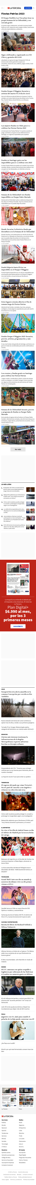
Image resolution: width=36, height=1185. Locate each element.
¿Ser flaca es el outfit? (8, 1043)
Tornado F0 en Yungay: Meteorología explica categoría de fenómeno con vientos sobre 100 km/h (17, 728)
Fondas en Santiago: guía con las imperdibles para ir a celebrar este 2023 (16, 162)
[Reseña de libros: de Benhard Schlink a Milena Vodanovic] (18, 938)
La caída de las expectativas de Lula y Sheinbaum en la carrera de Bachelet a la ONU (14, 510)
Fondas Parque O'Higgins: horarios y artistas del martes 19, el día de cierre (15, 92)
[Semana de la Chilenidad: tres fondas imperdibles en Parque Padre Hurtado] (18, 216)
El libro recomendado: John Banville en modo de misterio (16, 961)
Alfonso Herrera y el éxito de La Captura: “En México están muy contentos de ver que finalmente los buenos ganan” (17, 953)
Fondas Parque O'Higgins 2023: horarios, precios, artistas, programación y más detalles (17, 339)
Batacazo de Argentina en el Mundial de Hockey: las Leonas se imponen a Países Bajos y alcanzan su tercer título (17, 861)
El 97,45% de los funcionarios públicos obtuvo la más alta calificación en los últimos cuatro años (14, 526)
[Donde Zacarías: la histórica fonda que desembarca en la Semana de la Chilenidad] (18, 254)
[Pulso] (26, 1107)
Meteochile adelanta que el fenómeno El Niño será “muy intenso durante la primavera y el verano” (14, 496)
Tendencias (5, 782)
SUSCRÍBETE (18, 626)
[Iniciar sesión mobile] (34, 8)
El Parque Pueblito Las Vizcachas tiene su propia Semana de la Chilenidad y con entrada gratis (17, 20)
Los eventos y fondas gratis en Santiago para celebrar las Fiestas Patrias (16, 375)
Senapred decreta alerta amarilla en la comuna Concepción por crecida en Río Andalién (16, 694)
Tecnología (5, 877)
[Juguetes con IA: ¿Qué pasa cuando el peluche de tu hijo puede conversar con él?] (18, 1030)
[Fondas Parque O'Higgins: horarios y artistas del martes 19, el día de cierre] (18, 112)
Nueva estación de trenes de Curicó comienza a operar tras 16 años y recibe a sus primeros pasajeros (17, 722)
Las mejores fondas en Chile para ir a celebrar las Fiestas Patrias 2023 (15, 127)
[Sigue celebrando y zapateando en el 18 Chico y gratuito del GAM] (18, 78)
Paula (3, 1014)
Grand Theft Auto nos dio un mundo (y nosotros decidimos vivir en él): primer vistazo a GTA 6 (16, 882)
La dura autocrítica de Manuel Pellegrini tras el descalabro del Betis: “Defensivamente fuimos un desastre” (16, 870)
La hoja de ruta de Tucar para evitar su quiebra (16, 777)
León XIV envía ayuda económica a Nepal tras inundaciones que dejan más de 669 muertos (15, 1008)
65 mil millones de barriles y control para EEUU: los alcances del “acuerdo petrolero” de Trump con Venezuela (17, 1000)
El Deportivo (5, 828)
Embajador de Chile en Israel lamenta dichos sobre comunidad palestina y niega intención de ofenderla (13, 489)
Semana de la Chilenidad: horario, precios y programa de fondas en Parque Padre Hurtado (17, 412)
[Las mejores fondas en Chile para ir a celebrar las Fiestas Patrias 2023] (18, 147)
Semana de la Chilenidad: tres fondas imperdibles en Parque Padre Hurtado (16, 196)
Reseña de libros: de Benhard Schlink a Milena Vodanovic (16, 926)
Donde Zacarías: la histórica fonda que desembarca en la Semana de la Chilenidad (17, 231)
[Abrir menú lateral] (2, 8)
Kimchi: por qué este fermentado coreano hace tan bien (17, 1050)
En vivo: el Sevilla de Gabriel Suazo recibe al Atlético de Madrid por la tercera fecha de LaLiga (17, 833)
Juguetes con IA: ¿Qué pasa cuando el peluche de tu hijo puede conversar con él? (17, 1018)
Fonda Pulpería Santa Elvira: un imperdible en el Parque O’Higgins (14, 269)
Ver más (18, 449)
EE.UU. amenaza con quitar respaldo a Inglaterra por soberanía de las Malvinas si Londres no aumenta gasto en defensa (17, 972)
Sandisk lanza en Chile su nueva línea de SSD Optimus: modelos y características (15, 909)
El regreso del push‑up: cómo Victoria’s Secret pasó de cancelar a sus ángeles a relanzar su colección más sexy (16, 787)
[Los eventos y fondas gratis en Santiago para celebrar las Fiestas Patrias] (18, 396)
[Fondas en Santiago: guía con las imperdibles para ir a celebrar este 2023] (18, 181)
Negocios (4, 734)
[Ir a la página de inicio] (14, 8)
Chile (3, 689)
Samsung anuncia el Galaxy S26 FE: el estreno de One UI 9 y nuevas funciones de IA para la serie (16, 916)
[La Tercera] (9, 1107)
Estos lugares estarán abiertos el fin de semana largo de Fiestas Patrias (16, 303)
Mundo (3, 967)
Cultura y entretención (9, 922)
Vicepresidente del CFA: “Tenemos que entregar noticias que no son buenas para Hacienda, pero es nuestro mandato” (17, 770)
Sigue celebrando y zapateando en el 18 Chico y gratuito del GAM (16, 56)
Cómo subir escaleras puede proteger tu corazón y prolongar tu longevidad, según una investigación (14, 503)
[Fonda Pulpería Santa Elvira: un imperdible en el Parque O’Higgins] (18, 288)
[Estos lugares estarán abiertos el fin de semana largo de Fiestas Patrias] (18, 323)
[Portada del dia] (18, 594)
